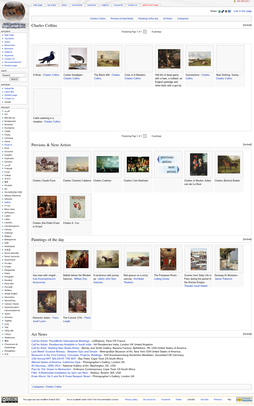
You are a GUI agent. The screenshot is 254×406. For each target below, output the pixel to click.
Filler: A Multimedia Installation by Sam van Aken (60, 372)
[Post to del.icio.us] (222, 11)
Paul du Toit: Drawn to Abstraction (51, 369)
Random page (10, 65)
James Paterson (223, 279)
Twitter (179, 399)
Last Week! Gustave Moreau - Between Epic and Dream (64, 351)
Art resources (149, 399)
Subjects (105, 5)
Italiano (7, 202)
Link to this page (243, 11)
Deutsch (8, 145)
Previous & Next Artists (122, 18)
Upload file (9, 88)
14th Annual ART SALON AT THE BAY (54, 358)
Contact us (9, 98)
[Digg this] (226, 11)
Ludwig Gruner (161, 279)
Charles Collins (98, 18)
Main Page (37, 5)
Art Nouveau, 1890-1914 (46, 365)
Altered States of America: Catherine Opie (56, 362)
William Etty (80, 279)
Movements (77, 5)
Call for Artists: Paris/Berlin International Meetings (60, 340)
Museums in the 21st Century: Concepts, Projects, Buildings (66, 355)
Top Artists (51, 5)
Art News (167, 18)
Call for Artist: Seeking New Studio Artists (55, 347)
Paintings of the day (148, 18)
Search (4, 70)
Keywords (118, 5)
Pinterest (218, 399)
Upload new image (150, 5)
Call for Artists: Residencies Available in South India (61, 344)
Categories (183, 18)
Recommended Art (12, 62)
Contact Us (132, 5)
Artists (64, 5)
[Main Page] (14, 14)
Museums (91, 5)
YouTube (204, 399)
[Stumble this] (219, 11)
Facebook (165, 399)
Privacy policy (131, 399)
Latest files (9, 92)
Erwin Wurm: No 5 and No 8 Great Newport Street (61, 376)
